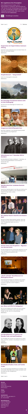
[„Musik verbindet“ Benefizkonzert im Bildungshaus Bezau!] (14, 265)
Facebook (3, 391)
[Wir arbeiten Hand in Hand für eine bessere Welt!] (14, 205)
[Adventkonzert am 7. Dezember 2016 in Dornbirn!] (14, 144)
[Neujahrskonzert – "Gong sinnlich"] (14, 64)
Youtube (3, 392)
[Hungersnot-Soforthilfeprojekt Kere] (14, 117)
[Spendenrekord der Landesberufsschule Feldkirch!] (14, 174)
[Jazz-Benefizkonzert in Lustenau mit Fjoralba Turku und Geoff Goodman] (14, 324)
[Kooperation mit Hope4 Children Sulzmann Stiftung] (14, 35)
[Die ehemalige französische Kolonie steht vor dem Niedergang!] (14, 90)
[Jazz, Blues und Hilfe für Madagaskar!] (14, 295)
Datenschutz (13, 12)
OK (2, 16)
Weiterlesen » (4, 52)
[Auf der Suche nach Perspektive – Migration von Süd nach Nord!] (14, 235)
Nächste (25, 24)
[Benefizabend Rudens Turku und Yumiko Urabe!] (14, 354)
